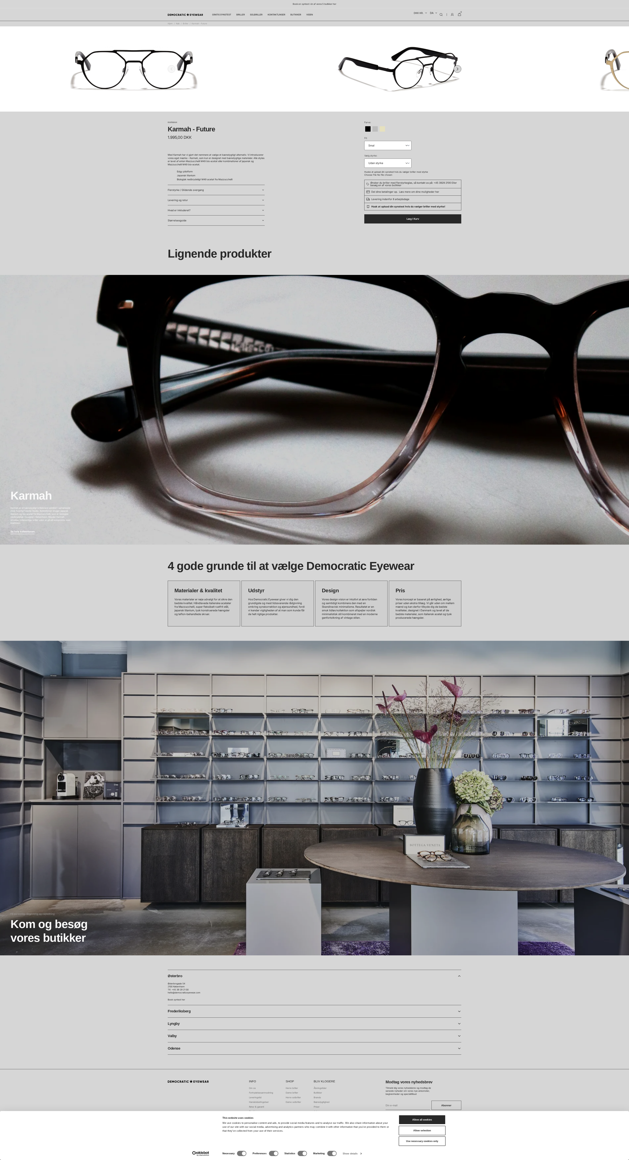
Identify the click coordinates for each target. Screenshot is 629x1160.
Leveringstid (255, 1097)
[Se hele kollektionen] (314, 410)
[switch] (273, 1153)
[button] (441, 14)
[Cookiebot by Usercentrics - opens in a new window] (200, 1153)
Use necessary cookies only (422, 1141)
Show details (350, 1153)
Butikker (318, 1092)
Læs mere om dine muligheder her (419, 192)
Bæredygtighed (321, 1102)
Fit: (365, 138)
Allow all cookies (422, 1119)
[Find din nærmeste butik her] (314, 798)
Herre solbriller (293, 1097)
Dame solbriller (293, 1102)
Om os (252, 1088)
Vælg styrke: (370, 155)
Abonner (446, 1105)
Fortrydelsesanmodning (261, 1092)
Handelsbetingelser (259, 1102)
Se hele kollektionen (22, 531)
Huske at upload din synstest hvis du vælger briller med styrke (396, 172)
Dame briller (292, 1092)
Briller (185, 23)
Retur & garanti (256, 1106)
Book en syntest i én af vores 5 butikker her (314, 4)
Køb (178, 23)
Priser (317, 1106)
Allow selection (422, 1130)
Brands (317, 1097)
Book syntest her (176, 999)
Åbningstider (320, 1088)
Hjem (170, 23)
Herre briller (292, 1088)
